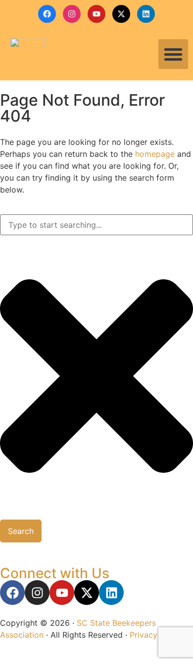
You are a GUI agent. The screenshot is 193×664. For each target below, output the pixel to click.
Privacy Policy (156, 635)
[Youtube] (96, 14)
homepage (155, 154)
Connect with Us (54, 573)
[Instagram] (72, 14)
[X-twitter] (121, 14)
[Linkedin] (146, 14)
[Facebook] (47, 14)
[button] (173, 54)
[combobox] (96, 224)
